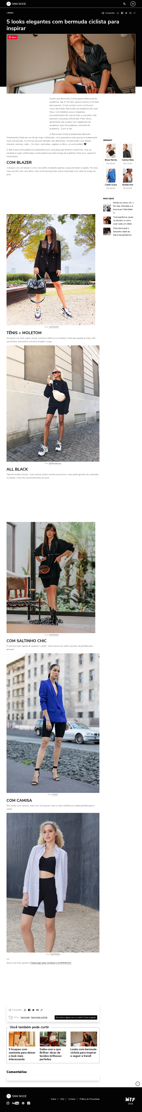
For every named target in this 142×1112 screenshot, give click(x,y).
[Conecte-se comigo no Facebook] (28, 1103)
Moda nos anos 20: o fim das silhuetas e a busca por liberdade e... (123, 207)
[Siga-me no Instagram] (8, 1103)
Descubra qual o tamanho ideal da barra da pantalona (122, 231)
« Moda (10, 13)
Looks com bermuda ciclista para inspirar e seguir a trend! (83, 1053)
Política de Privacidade (90, 1099)
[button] (134, 13)
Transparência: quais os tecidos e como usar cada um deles (123, 220)
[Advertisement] (27, 115)
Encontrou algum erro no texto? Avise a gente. (76, 1017)
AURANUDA (54, 327)
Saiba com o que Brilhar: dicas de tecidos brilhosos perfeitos (51, 1054)
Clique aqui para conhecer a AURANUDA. (51, 962)
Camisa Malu (128, 160)
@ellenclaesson (55, 463)
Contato (71, 1099)
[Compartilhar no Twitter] (126, 13)
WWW (55, 794)
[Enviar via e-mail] (130, 13)
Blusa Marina (111, 160)
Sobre (53, 1099)
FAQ (62, 1099)
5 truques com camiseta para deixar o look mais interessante (22, 1054)
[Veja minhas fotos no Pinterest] (23, 1103)
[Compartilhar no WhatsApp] (118, 13)
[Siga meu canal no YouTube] (15, 1103)
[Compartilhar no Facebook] (122, 13)
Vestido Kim (127, 185)
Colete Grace (111, 185)
